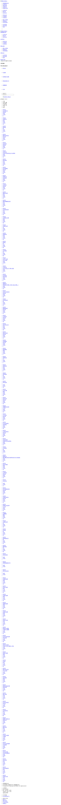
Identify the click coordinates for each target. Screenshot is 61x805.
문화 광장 (5, 5)
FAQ (4, 26)
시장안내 (5, 4)
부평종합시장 (6, 3)
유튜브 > (4, 803)
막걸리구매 (5, 8)
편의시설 (5, 15)
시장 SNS (5, 24)
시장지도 (5, 17)
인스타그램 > (5, 802)
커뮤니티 (5, 6)
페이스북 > (5, 800)
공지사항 (5, 25)
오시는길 (5, 12)
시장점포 (5, 16)
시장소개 (5, 10)
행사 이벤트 (5, 19)
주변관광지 (5, 22)
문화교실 (5, 20)
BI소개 (4, 11)
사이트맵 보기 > (6, 796)
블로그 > (4, 799)
